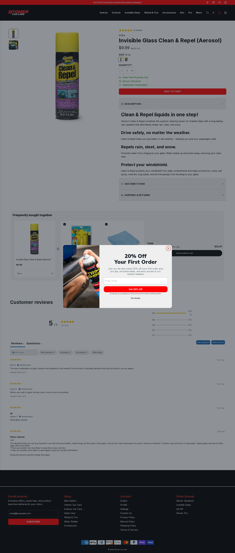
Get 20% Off (135, 289)
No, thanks (135, 298)
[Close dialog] (168, 248)
